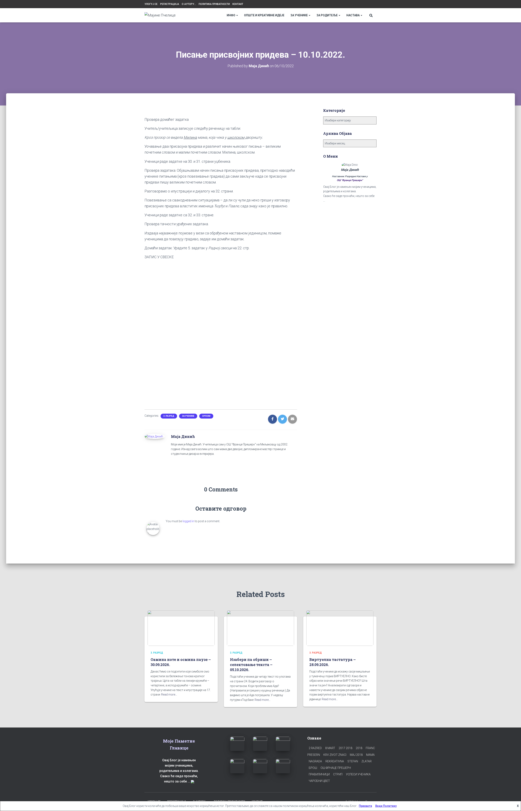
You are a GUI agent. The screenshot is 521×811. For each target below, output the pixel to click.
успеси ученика (358, 774)
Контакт (237, 4)
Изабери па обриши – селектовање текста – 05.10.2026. (251, 664)
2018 (359, 748)
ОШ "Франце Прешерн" (350, 180)
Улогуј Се (151, 4)
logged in (188, 521)
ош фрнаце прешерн (336, 767)
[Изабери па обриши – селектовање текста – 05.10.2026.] (260, 628)
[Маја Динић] (153, 436)
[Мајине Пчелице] (160, 15)
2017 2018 (345, 748)
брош (313, 767)
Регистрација (169, 4)
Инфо (231, 15)
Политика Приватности (214, 4)
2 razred (315, 748)
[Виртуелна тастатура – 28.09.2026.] (339, 628)
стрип (338, 774)
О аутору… (189, 4)
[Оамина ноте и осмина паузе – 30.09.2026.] (181, 628)
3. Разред (168, 416)
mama (370, 754)
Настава (353, 15)
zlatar (366, 761)
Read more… (169, 694)
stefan (352, 761)
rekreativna (334, 761)
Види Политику (386, 806)
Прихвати (365, 806)
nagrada (315, 761)
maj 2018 (356, 754)
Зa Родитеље (327, 15)
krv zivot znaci (334, 754)
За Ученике (299, 15)
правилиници (319, 774)
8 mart (330, 748)
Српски (206, 416)
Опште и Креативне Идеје (264, 15)
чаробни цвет (319, 780)
